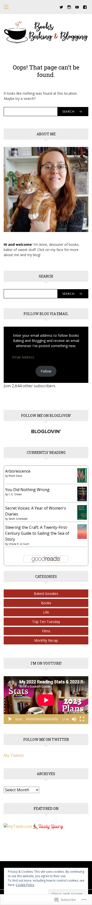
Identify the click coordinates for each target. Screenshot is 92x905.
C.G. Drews (15, 494)
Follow (46, 371)
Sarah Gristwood (18, 518)
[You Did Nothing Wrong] (82, 493)
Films (46, 631)
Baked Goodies (46, 593)
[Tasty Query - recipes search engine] (48, 826)
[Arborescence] (82, 475)
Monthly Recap (46, 640)
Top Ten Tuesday (46, 621)
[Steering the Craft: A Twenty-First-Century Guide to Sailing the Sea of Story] (82, 531)
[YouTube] (77, 6)
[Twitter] (61, 6)
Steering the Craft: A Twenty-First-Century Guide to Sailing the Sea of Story (37, 533)
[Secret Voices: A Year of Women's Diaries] (82, 512)
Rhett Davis (15, 476)
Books (46, 603)
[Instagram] (69, 6)
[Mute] (74, 719)
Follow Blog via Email (46, 313)
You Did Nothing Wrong (27, 489)
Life (46, 612)
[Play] (10, 719)
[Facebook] (84, 6)
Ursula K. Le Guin (19, 544)
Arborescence (17, 471)
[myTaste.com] (18, 826)
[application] (46, 700)
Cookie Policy (25, 885)
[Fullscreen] (81, 719)
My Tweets (14, 755)
